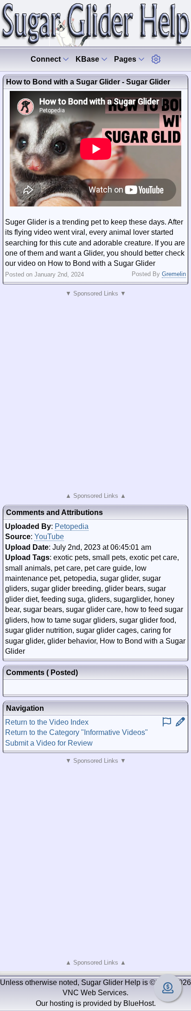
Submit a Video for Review (49, 743)
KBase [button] (88, 59)
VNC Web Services (95, 993)
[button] (156, 59)
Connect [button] (47, 59)
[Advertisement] (95, 394)
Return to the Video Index (47, 722)
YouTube (49, 537)
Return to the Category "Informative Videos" (76, 732)
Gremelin (174, 273)
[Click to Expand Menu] (156, 59)
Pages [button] (126, 59)
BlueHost (138, 1003)
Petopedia (72, 526)
